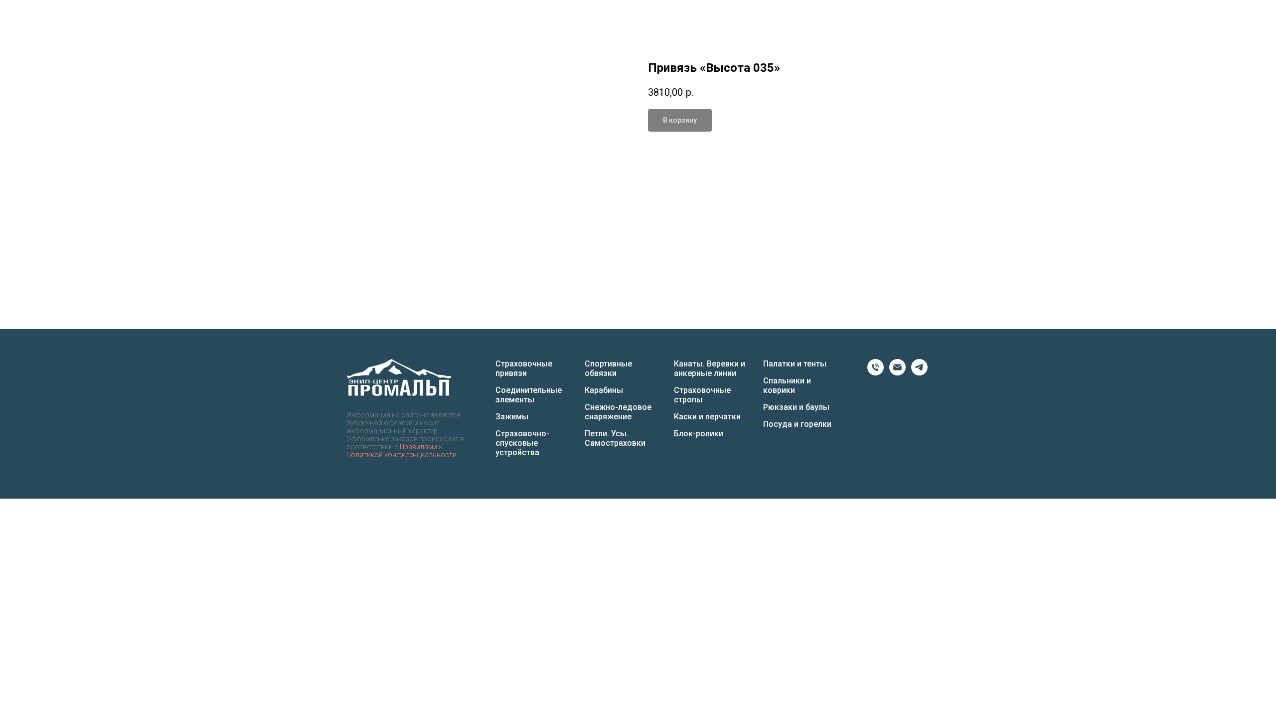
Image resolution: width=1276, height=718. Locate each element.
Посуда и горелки (797, 424)
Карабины (604, 390)
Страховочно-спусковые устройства (522, 443)
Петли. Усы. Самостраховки (615, 438)
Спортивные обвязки (608, 368)
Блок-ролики (698, 433)
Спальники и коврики (787, 385)
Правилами (418, 447)
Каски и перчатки (707, 416)
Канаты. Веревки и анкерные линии (709, 368)
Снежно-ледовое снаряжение (618, 411)
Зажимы (511, 416)
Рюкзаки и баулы (796, 407)
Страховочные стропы (702, 394)
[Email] (897, 372)
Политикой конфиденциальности (401, 455)
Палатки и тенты (794, 363)
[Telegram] (919, 372)
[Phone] (875, 372)
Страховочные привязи (523, 368)
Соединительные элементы (528, 394)
